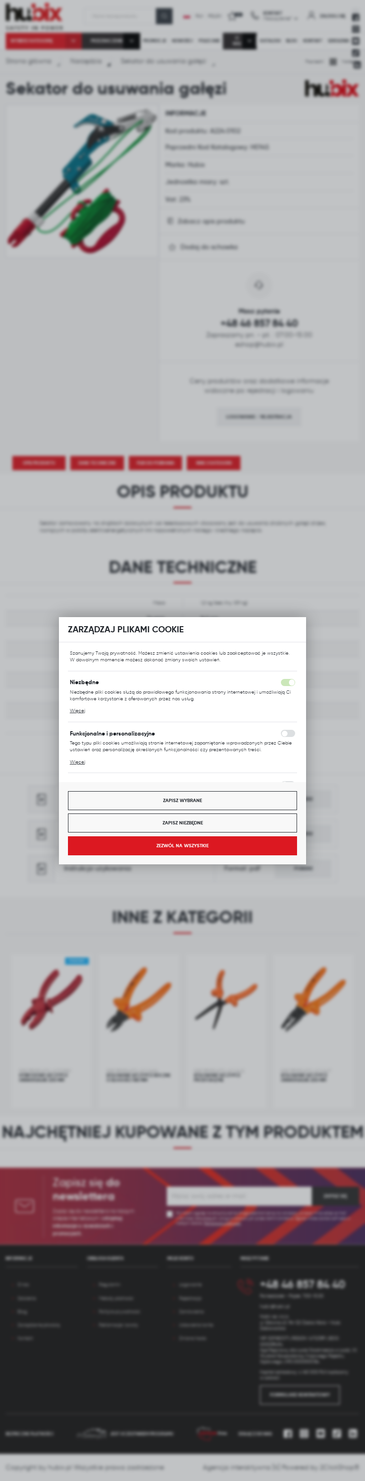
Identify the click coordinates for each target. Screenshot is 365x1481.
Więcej (77, 710)
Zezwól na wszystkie (182, 845)
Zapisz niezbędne (183, 823)
